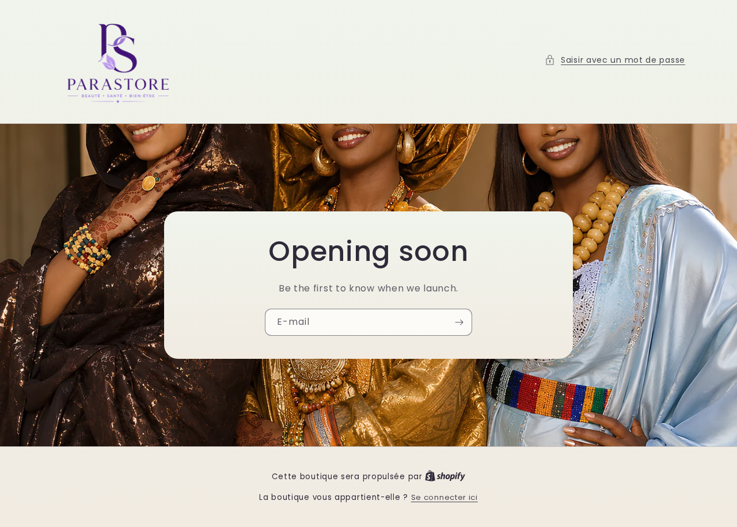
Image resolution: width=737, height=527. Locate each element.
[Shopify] (445, 476)
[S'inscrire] (459, 321)
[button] (615, 60)
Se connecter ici (444, 497)
